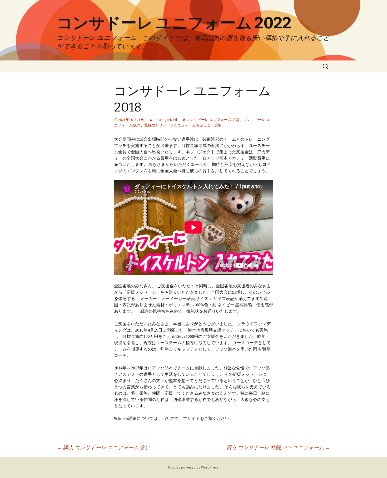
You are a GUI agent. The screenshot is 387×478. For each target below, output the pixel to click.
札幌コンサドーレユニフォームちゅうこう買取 (183, 125)
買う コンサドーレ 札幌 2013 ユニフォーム (278, 447)
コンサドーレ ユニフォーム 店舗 (213, 119)
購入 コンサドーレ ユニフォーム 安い (103, 447)
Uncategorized (165, 119)
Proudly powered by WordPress (193, 467)
